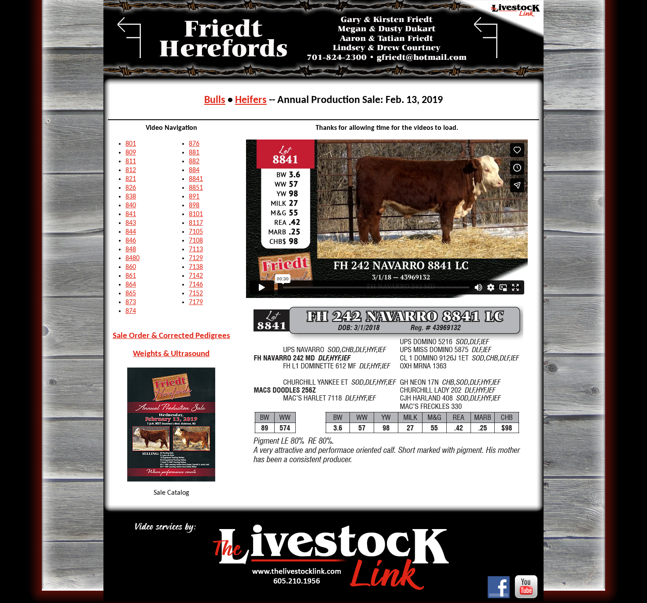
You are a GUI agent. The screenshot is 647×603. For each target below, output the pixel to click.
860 (130, 267)
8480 (132, 258)
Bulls (214, 100)
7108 (196, 240)
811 (130, 161)
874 (130, 311)
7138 (196, 267)
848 (130, 249)
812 (130, 170)
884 (194, 170)
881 (194, 152)
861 (130, 275)
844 (130, 231)
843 (130, 223)
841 (130, 214)
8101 (196, 214)
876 (194, 143)
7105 (196, 231)
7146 (196, 284)
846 (130, 240)
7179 (196, 302)
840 (130, 205)
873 (130, 302)
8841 (196, 179)
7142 (196, 275)
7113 (196, 249)
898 (194, 205)
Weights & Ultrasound (171, 354)
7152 (196, 293)
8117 (196, 223)
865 (130, 293)
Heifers (251, 100)
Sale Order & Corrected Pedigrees (171, 336)
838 (130, 196)
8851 (196, 187)
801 (130, 143)
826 (130, 187)
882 (194, 161)
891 (194, 196)
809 (130, 152)
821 (130, 179)
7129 (196, 258)
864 (130, 284)
